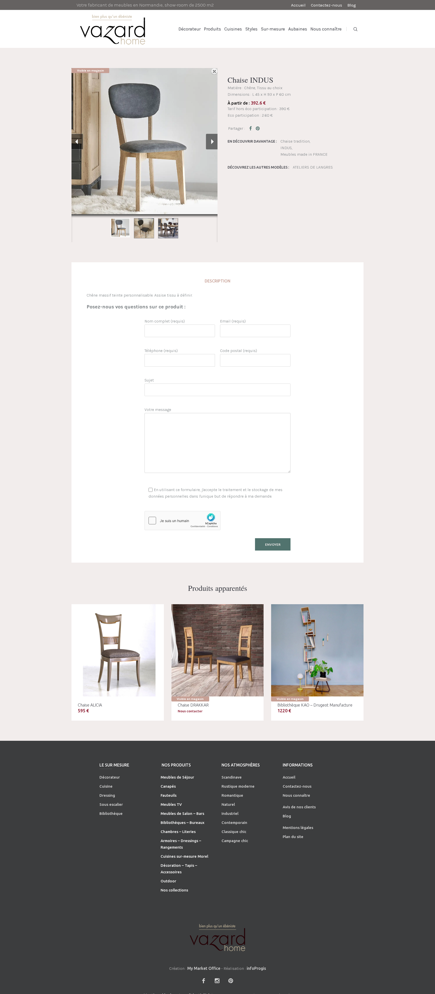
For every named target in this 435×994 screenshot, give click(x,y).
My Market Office (203, 968)
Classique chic (234, 831)
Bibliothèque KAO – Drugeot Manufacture (314, 705)
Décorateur (109, 777)
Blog (287, 816)
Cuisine (106, 786)
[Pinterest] (230, 980)
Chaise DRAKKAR (193, 705)
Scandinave (232, 777)
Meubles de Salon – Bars (182, 813)
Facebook (251, 128)
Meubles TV (171, 804)
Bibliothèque (111, 813)
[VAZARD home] (217, 937)
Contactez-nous (297, 786)
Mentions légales (298, 827)
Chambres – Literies (178, 831)
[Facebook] (203, 980)
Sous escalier (111, 804)
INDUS (286, 147)
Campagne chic (235, 841)
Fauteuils (168, 795)
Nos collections (174, 890)
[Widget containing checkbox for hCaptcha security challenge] (182, 520)
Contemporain (234, 822)
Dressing (107, 795)
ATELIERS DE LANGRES (313, 167)
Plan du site (293, 837)
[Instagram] (217, 980)
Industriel (230, 813)
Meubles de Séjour (177, 777)
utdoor (170, 881)
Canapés (168, 786)
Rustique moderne (238, 786)
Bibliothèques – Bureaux (182, 822)
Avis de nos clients (299, 807)
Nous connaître (296, 795)
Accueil (289, 777)
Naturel (228, 804)
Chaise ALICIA (90, 705)
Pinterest (258, 128)
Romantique (232, 795)
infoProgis (256, 968)
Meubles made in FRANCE (304, 154)
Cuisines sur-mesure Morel (184, 856)
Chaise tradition (295, 141)
